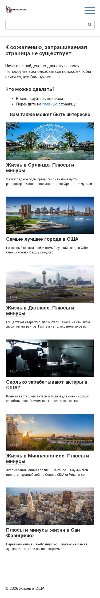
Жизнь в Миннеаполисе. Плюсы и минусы (47, 458)
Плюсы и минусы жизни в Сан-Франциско (44, 532)
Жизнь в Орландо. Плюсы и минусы (40, 167)
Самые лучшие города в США (42, 239)
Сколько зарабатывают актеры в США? (46, 385)
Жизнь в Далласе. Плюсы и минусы (40, 310)
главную (50, 104)
